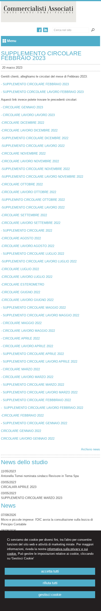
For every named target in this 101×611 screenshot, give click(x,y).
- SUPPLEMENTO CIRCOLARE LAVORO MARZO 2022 (39, 392)
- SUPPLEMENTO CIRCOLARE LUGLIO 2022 (32, 253)
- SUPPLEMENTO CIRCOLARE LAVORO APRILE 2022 (39, 361)
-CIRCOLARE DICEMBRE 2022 (22, 122)
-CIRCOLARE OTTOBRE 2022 (22, 184)
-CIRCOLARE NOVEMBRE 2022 (23, 153)
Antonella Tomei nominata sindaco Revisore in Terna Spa (40, 476)
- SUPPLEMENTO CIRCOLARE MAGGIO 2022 (33, 307)
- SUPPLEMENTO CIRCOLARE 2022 (26, 230)
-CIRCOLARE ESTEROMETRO (22, 284)
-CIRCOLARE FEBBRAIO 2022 (22, 415)
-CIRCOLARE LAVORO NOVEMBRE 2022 (30, 161)
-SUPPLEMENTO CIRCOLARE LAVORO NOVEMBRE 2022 (42, 176)
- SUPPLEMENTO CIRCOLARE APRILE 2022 (32, 354)
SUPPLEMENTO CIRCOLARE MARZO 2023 (31, 498)
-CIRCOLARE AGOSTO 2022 (21, 238)
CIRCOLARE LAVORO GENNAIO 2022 (27, 438)
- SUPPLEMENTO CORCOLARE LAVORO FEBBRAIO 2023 (42, 92)
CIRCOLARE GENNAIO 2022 (21, 431)
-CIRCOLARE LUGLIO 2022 (20, 269)
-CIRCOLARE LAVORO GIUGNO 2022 (27, 300)
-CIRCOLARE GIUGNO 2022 (20, 292)
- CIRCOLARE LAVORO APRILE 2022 (27, 346)
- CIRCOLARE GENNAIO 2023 (22, 107)
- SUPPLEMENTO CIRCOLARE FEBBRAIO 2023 (35, 84)
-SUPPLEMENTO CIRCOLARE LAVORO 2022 (33, 146)
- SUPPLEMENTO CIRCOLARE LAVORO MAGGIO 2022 (40, 315)
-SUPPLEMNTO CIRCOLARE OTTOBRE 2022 (33, 199)
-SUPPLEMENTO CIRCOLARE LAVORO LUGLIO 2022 (39, 261)
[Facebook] (39, 31)
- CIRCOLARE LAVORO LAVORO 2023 (28, 115)
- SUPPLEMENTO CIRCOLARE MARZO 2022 (32, 384)
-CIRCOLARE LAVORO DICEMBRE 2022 (29, 130)
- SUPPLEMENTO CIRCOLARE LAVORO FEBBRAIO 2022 (42, 408)
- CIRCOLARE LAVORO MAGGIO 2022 (28, 330)
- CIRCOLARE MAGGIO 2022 (21, 323)
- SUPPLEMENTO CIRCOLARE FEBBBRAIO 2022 (36, 400)
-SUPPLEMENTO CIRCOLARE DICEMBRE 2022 (34, 138)
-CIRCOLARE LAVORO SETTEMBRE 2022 (30, 223)
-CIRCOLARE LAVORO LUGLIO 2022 (26, 277)
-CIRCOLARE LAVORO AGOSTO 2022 (27, 246)
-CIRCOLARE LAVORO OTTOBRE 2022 (28, 192)
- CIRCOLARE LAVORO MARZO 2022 (27, 377)
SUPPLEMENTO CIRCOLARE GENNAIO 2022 (35, 423)
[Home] (38, 21)
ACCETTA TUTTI (50, 571)
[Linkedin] (45, 31)
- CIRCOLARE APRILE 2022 (20, 338)
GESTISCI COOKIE (50, 595)
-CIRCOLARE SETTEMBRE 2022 (24, 215)
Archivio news (90, 449)
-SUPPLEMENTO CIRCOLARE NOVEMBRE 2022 (35, 169)
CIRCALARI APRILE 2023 (18, 487)
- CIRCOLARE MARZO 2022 (20, 369)
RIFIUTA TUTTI (50, 583)
